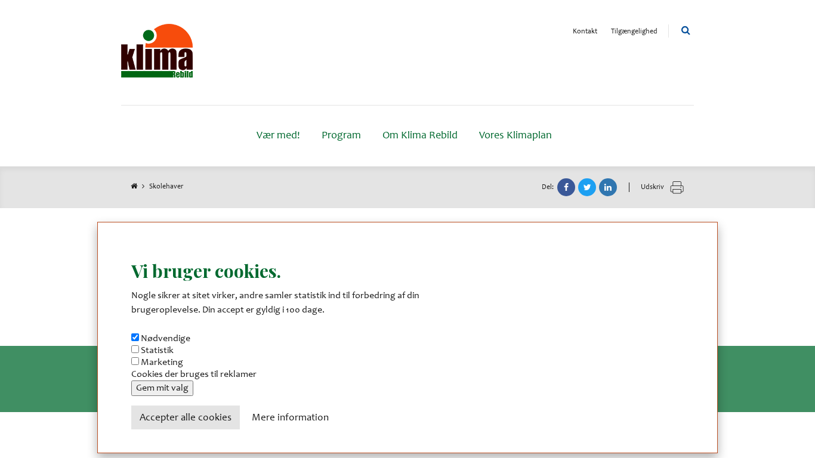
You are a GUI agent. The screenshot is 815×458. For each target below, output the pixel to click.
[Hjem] (157, 52)
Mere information (290, 418)
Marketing (162, 362)
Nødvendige (165, 339)
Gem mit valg (162, 388)
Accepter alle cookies (185, 418)
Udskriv (653, 187)
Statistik (157, 350)
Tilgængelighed (634, 31)
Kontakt (585, 31)
